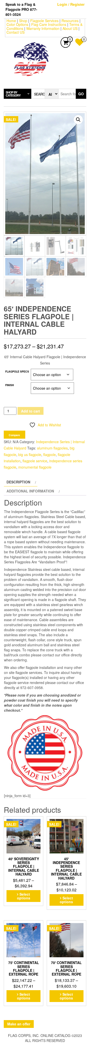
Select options (23, 896)
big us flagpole (29, 454)
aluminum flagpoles (52, 447)
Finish (9, 385)
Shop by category (13, 94)
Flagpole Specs (17, 371)
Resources (70, 20)
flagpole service (34, 460)
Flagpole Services (44, 20)
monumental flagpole (35, 467)
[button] (78, 119)
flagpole (49, 454)
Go (81, 93)
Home (11, 20)
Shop (23, 20)
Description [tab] (18, 481)
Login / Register (70, 4)
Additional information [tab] (30, 490)
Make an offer (18, 1023)
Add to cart (30, 411)
